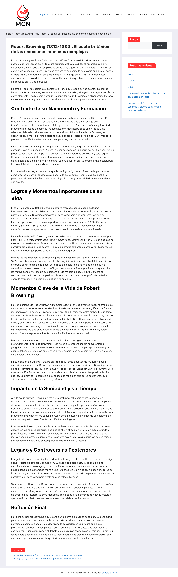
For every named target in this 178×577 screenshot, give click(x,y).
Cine (97, 14)
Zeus (131, 87)
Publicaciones (158, 14)
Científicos (57, 14)
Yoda (131, 74)
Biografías (43, 14)
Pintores (107, 14)
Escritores (72, 14)
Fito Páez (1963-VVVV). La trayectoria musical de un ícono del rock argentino (50, 555)
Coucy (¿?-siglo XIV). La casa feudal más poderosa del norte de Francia (47, 558)
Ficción (143, 14)
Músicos (120, 14)
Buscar (134, 39)
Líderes (132, 14)
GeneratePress (109, 572)
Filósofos (85, 14)
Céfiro (131, 80)
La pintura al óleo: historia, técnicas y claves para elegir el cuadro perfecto (145, 107)
